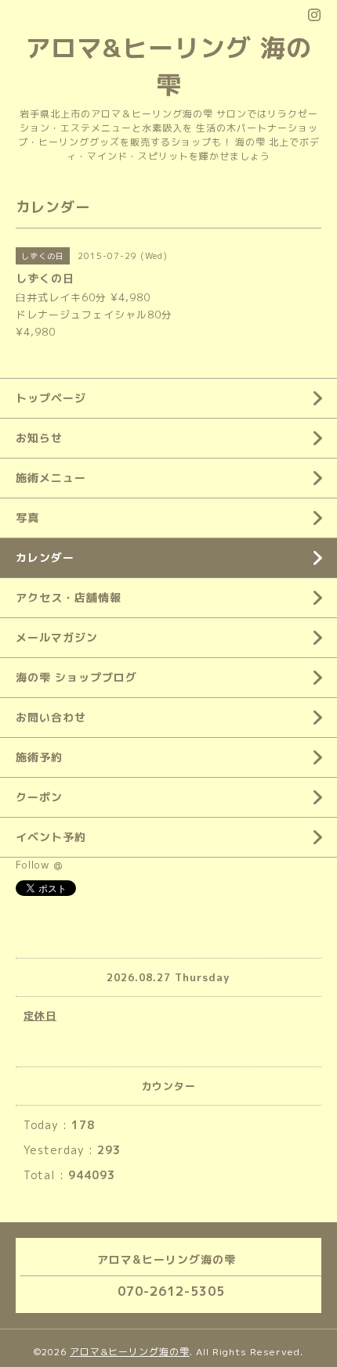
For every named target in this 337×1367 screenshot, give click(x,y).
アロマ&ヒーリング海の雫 (130, 1351)
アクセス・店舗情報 (68, 597)
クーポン (39, 797)
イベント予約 (51, 836)
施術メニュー (51, 477)
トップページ (51, 397)
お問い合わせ (51, 717)
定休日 (40, 1016)
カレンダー (45, 557)
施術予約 (39, 757)
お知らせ (39, 437)
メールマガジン (57, 637)
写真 (27, 517)
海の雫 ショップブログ (76, 677)
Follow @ (39, 865)
